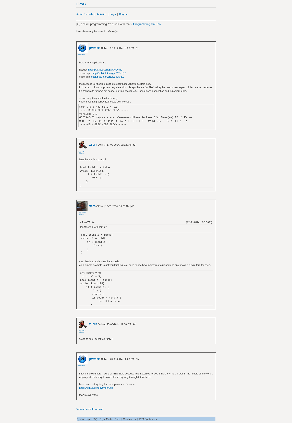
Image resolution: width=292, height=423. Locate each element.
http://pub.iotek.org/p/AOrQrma (105, 69)
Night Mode (106, 419)
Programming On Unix (147, 24)
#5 (137, 359)
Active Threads (84, 14)
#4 (134, 324)
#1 (137, 48)
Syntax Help (83, 419)
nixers (81, 3)
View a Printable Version (89, 409)
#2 (134, 144)
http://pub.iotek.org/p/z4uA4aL (107, 76)
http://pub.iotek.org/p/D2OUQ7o (109, 73)
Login (113, 14)
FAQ (94, 419)
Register (123, 14)
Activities (101, 14)
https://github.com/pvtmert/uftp (96, 387)
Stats (117, 419)
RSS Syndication (148, 419)
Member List (129, 419)
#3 (132, 206)
